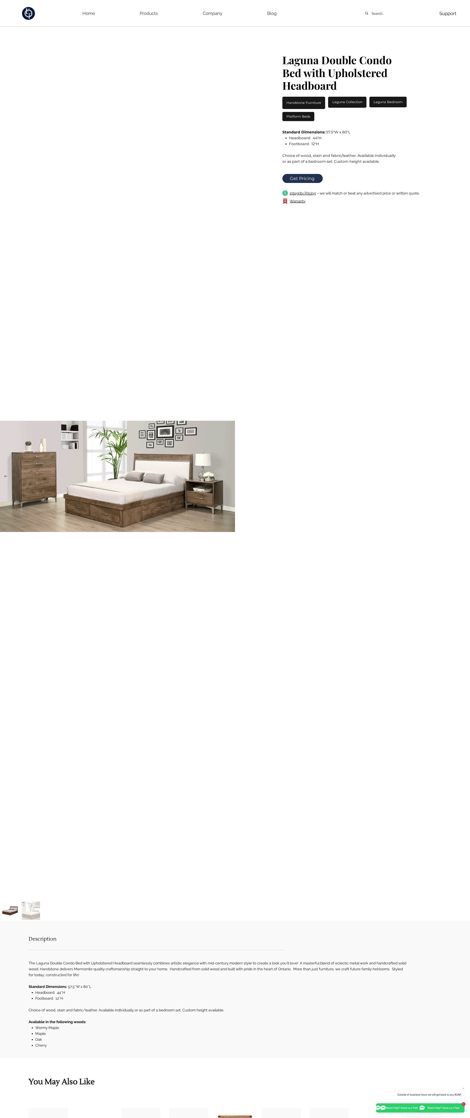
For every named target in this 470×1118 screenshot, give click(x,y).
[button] (148, 13)
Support (447, 13)
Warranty (298, 201)
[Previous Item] (5, 476)
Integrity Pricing (303, 193)
